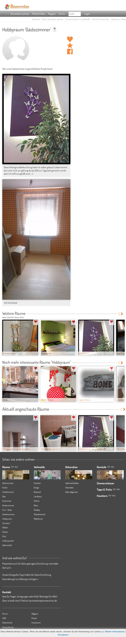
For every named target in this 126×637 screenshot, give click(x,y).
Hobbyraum (7, 518)
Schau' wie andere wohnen (52, 19)
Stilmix (36, 501)
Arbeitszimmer (8, 514)
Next (122, 314)
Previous (118, 314)
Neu (112, 467)
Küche (4, 487)
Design (36, 487)
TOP (12, 467)
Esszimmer (6, 501)
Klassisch (37, 492)
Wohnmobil (7, 545)
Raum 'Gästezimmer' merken (70, 45)
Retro (36, 505)
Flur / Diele (7, 510)
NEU (16, 467)
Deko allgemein (71, 492)
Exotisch (37, 483)
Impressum (36, 622)
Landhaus (38, 496)
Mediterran (38, 518)
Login (87, 13)
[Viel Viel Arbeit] (36, 239)
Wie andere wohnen (19, 13)
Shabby (37, 510)
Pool (4, 536)
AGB (4, 618)
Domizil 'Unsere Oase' (100, 19)
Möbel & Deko (38, 13)
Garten (5, 532)
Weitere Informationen (114, 631)
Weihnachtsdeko (72, 483)
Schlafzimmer (8, 492)
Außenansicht (8, 540)
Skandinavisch (39, 514)
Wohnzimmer (8, 483)
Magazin (52, 13)
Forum (62, 13)
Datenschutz (7, 622)
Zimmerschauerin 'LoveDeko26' (77, 19)
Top (108, 467)
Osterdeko (69, 487)
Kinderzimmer (8, 505)
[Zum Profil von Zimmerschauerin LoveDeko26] (15, 49)
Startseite (36, 19)
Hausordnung (7, 627)
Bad (4, 496)
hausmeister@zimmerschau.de (42, 600)
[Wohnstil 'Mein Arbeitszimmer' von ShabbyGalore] (47, 476)
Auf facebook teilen (70, 51)
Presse (34, 618)
